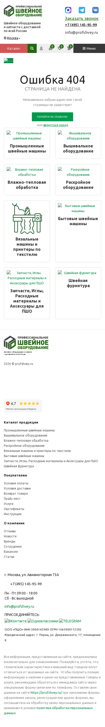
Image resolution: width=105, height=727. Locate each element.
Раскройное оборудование (78, 185)
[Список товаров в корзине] (68, 48)
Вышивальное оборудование (78, 148)
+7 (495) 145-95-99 (81, 25)
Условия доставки (17, 488)
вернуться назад (55, 125)
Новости (10, 536)
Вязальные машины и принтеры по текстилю (27, 247)
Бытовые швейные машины (78, 221)
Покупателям (15, 475)
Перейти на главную (52, 116)
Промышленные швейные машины (27, 148)
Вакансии (11, 551)
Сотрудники (13, 546)
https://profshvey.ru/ (46, 692)
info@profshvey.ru (81, 32)
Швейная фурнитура (78, 283)
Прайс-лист (12, 498)
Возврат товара (16, 493)
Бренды (9, 541)
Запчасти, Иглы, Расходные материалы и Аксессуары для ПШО (27, 300)
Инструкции (12, 514)
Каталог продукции (21, 422)
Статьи (9, 556)
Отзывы (10, 531)
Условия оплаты (16, 483)
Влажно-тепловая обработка (27, 185)
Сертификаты (14, 509)
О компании (14, 523)
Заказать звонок (82, 18)
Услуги (9, 503)
